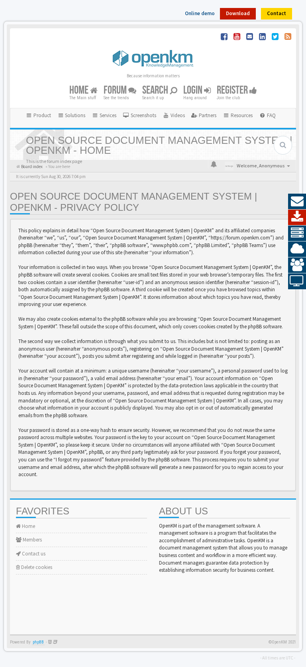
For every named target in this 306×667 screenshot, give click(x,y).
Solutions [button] (74, 115)
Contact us (33, 553)
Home (79, 90)
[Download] (297, 218)
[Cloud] (297, 249)
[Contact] (297, 202)
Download (238, 13)
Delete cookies (36, 567)
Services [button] (107, 115)
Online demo (200, 13)
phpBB (38, 642)
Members (32, 539)
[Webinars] (297, 281)
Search (156, 90)
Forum (116, 90)
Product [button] (41, 115)
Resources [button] (241, 115)
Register (233, 90)
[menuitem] (139, 115)
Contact (276, 13)
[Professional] (297, 233)
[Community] (297, 265)
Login (193, 90)
